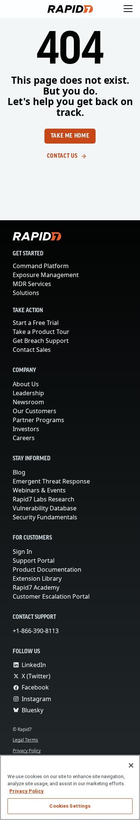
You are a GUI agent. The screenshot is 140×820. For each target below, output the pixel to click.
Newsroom (28, 402)
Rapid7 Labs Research (44, 499)
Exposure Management (46, 275)
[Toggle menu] (128, 9)
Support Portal (34, 560)
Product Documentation (47, 569)
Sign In (22, 551)
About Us (26, 384)
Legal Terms (26, 740)
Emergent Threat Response (52, 481)
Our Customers (34, 411)
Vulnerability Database (44, 508)
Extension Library (37, 578)
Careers (24, 438)
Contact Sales (32, 349)
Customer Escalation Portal (51, 596)
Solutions (26, 293)
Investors (26, 429)
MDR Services (33, 284)
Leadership (28, 393)
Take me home (70, 136)
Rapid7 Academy (36, 587)
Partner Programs (38, 420)
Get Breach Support (41, 340)
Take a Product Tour (42, 331)
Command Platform (40, 266)
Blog (19, 472)
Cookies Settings (69, 806)
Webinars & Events (39, 490)
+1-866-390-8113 (37, 631)
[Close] (131, 765)
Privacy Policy (28, 750)
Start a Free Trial (37, 322)
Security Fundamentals (45, 517)
